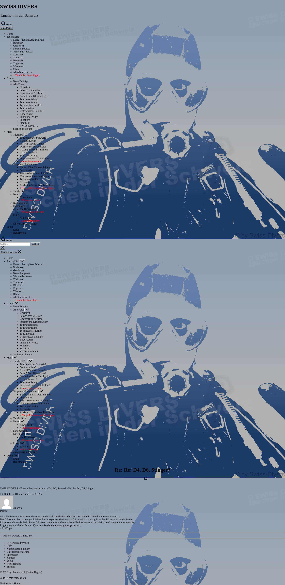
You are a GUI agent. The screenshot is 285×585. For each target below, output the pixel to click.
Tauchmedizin (27, 108)
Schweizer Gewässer (31, 90)
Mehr (9, 131)
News (16, 194)
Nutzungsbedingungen (18, 548)
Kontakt (11, 557)
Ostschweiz (26, 170)
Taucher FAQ (20, 134)
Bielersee (18, 60)
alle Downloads (28, 209)
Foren (23, 488)
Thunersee (18, 57)
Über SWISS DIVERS (25, 223)
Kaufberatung (20, 203)
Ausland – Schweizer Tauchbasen (37, 185)
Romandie (25, 182)
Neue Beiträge (20, 81)
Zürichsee (18, 54)
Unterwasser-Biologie (31, 111)
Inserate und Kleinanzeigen (34, 96)
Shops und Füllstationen (25, 164)
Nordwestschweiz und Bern (34, 176)
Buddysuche (26, 114)
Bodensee (18, 42)
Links (16, 214)
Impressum (12, 554)
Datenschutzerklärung (18, 551)
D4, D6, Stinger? (57, 488)
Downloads (19, 206)
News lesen (26, 197)
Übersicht (25, 87)
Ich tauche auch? (28, 152)
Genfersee (18, 45)
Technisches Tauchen (31, 105)
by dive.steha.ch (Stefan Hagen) (25, 572)
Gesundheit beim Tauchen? (34, 149)
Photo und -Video (29, 116)
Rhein (16, 69)
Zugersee (18, 63)
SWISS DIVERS (18, 6)
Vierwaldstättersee (22, 51)
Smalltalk (25, 122)
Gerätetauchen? (28, 140)
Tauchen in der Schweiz (19, 15)
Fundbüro (25, 119)
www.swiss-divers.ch (18, 542)
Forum (10, 78)
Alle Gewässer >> (22, 72)
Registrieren (19, 232)
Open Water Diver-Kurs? (33, 146)
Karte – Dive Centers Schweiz (35, 167)
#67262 (38, 494)
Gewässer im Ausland (31, 93)
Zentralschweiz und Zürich (34, 173)
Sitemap (11, 566)
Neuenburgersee (21, 48)
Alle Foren (18, 84)
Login (10, 226)
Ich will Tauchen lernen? (33, 143)
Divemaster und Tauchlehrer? (35, 158)
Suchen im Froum (22, 128)
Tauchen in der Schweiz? (33, 137)
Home (10, 33)
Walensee (18, 66)
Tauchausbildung (29, 99)
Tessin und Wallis (29, 179)
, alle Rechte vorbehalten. (13, 577)
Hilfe (9, 545)
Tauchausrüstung (28, 102)
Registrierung (14, 563)
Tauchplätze (13, 36)
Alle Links (25, 217)
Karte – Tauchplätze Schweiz (28, 39)
